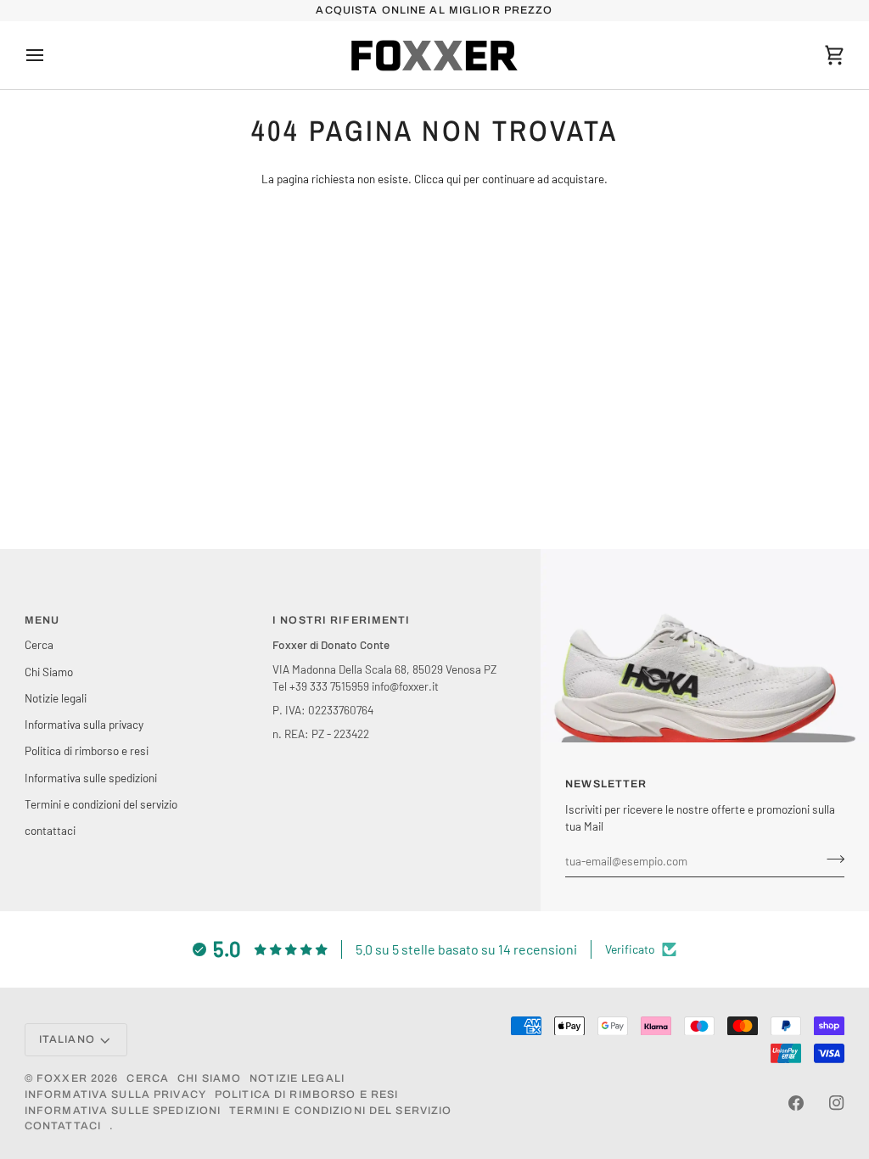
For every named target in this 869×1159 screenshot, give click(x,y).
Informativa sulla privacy (84, 724)
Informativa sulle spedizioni (91, 777)
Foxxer (61, 1078)
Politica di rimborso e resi (87, 750)
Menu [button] (42, 620)
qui (453, 178)
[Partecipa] (830, 858)
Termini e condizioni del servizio (101, 804)
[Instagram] (836, 1103)
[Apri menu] (50, 55)
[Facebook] (796, 1103)
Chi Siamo (49, 671)
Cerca (39, 644)
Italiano (67, 1039)
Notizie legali (56, 698)
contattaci (50, 830)
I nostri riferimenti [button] (341, 620)
